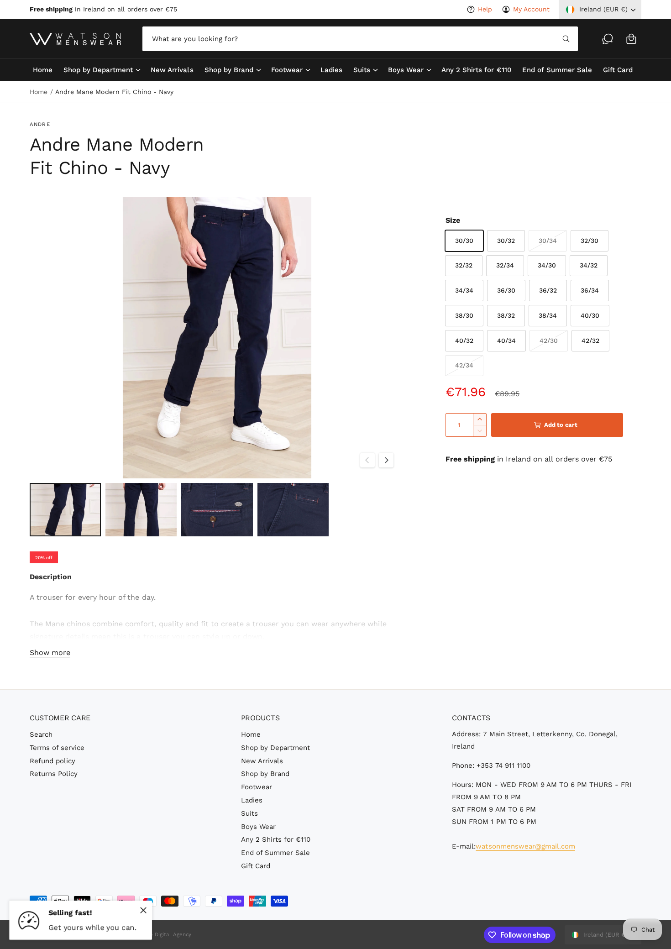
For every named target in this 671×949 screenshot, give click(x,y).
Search (41, 734)
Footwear (287, 70)
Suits (361, 70)
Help (485, 9)
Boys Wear (406, 70)
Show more (50, 652)
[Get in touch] (607, 39)
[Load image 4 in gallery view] (293, 509)
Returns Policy (54, 774)
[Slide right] (386, 460)
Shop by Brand (228, 70)
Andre (40, 124)
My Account (531, 9)
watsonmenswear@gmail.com (525, 846)
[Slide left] (367, 460)
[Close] (143, 910)
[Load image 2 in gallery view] (141, 509)
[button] (631, 39)
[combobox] (360, 39)
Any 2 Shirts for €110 (275, 839)
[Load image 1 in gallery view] (65, 509)
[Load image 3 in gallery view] (216, 509)
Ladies (251, 800)
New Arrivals (262, 761)
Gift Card (255, 866)
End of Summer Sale (275, 853)
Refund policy (52, 761)
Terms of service (57, 748)
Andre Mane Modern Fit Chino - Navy (114, 91)
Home (38, 91)
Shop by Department (98, 70)
